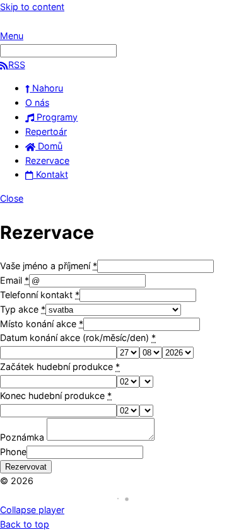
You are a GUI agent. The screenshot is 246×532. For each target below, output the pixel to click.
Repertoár (46, 131)
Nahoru (46, 88)
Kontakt (50, 174)
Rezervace (47, 160)
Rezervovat (26, 466)
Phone (13, 451)
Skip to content (32, 6)
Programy (56, 117)
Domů (48, 146)
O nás (37, 102)
